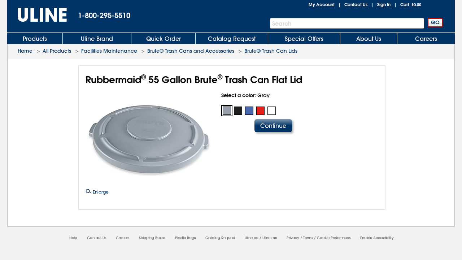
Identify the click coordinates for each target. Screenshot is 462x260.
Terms (308, 237)
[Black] (238, 110)
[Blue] (249, 110)
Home (25, 51)
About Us (368, 38)
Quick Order (163, 38)
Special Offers (304, 38)
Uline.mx (269, 237)
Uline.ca (251, 237)
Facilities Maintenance (109, 51)
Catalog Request (232, 38)
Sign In (384, 4)
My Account (322, 4)
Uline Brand (97, 38)
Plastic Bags (185, 237)
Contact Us (355, 4)
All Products (57, 51)
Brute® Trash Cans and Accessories (190, 51)
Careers (426, 38)
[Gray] (226, 110)
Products (35, 38)
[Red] (260, 110)
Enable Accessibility (377, 237)
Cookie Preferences (333, 237)
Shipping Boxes (152, 237)
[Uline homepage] (37, 15)
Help (73, 237)
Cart (410, 4)
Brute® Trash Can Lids (270, 51)
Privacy (293, 237)
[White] (271, 110)
